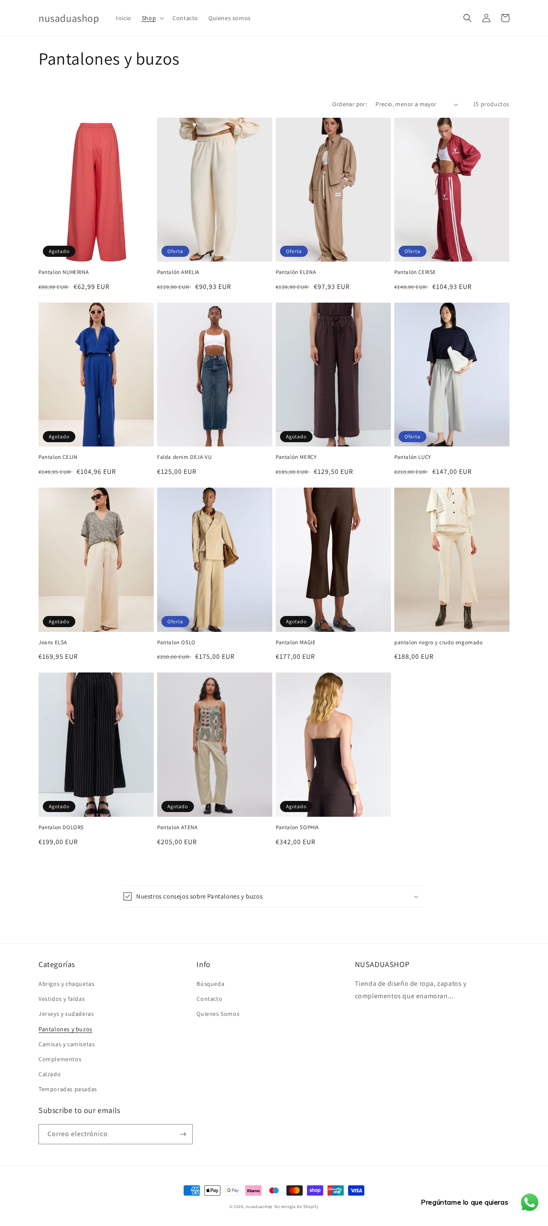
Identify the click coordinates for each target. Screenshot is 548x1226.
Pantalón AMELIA (178, 272)
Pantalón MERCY (296, 457)
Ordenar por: (349, 104)
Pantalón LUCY (412, 457)
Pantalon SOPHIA (297, 827)
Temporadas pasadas (68, 1089)
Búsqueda (210, 984)
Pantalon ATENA (177, 827)
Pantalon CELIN (58, 457)
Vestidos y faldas (62, 999)
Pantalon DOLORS (61, 827)
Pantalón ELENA (296, 272)
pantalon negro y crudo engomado (438, 642)
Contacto (209, 999)
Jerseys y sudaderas (66, 1014)
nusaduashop (259, 1206)
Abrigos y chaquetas (66, 984)
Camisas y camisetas (67, 1044)
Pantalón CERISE (415, 272)
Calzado (50, 1074)
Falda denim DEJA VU (184, 457)
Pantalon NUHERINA (64, 272)
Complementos (60, 1059)
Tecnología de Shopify (296, 1206)
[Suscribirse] (182, 1134)
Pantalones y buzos (65, 1029)
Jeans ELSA (53, 642)
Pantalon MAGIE (296, 642)
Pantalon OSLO (176, 642)
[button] (152, 18)
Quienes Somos (218, 1014)
